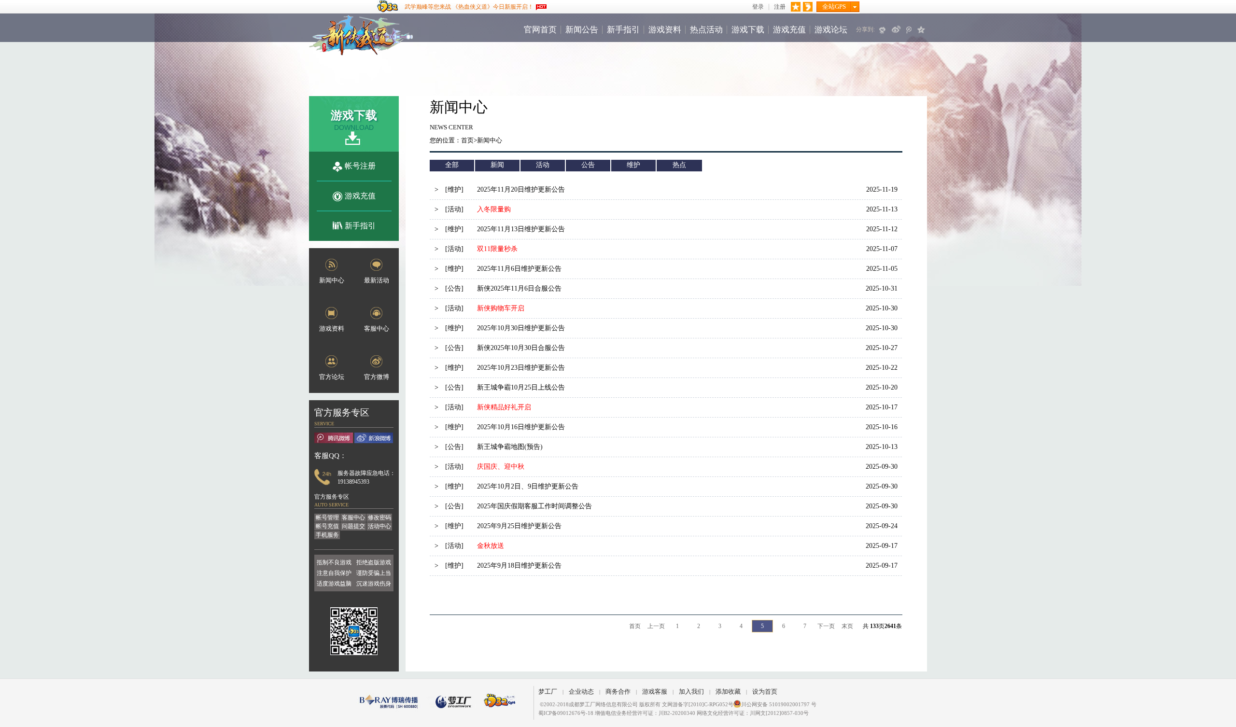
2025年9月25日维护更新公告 (519, 526)
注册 (780, 7)
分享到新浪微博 (896, 29)
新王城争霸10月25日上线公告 (521, 387)
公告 (588, 164)
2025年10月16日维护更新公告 (521, 427)
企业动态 (581, 691)
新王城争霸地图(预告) (510, 446)
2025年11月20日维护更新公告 (521, 189)
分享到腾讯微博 (909, 29)
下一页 (826, 626)
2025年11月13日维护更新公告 (521, 229)
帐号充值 (327, 526)
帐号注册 (360, 166)
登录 (758, 7)
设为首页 (764, 691)
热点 (679, 164)
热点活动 (706, 29)
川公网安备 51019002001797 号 (778, 704)
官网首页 (540, 29)
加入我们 (691, 691)
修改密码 (379, 517)
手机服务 (327, 534)
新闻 (497, 164)
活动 (542, 164)
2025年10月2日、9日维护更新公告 (527, 486)
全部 (452, 164)
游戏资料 (664, 29)
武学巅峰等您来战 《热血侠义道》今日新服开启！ (469, 6)
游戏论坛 (831, 29)
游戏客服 (654, 691)
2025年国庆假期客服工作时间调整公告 (534, 506)
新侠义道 (361, 35)
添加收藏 (728, 691)
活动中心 (379, 526)
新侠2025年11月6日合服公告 (519, 288)
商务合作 (618, 691)
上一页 (656, 626)
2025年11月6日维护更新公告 (519, 268)
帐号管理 (327, 517)
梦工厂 (547, 691)
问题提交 (353, 526)
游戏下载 (747, 29)
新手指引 (623, 29)
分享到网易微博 (883, 29)
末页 (847, 626)
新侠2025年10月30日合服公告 (521, 347)
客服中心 (353, 517)
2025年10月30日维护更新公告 (521, 328)
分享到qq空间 (922, 29)
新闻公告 (581, 29)
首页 (467, 140)
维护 (633, 164)
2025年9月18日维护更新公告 (519, 565)
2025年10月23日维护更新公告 (521, 367)
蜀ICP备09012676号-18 (565, 713)
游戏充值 (789, 29)
